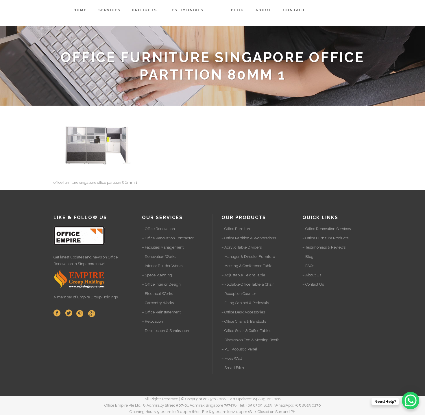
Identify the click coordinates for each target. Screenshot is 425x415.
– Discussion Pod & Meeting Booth (250, 340)
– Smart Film (232, 368)
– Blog (307, 256)
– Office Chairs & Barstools (243, 321)
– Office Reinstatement (161, 312)
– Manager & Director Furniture (248, 256)
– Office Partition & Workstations (248, 238)
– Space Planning (157, 275)
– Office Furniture (236, 229)
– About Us (311, 275)
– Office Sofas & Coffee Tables (246, 330)
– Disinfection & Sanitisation (165, 330)
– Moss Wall (231, 358)
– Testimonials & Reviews (323, 247)
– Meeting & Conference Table (246, 266)
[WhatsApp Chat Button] (410, 400)
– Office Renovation (158, 229)
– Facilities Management (163, 247)
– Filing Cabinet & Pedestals (245, 303)
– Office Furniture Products (325, 238)
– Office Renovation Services (326, 229)
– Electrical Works (157, 293)
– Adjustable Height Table (243, 275)
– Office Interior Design (161, 284)
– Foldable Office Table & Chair (247, 284)
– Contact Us (313, 284)
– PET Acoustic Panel (239, 349)
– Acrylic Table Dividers (241, 247)
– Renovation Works (159, 256)
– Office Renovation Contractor (168, 238)
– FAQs (308, 266)
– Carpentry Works (158, 303)
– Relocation (152, 321)
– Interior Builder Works (162, 266)
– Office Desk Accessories (243, 312)
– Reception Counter (238, 293)
